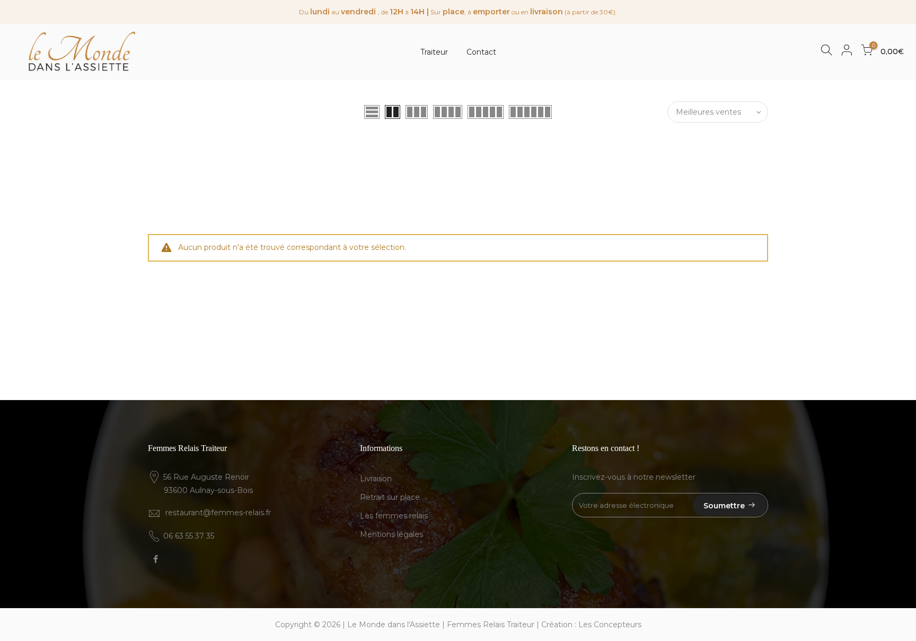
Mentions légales (391, 534)
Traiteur (434, 52)
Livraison (376, 478)
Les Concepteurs (609, 624)
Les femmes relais (394, 516)
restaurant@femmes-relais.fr (218, 512)
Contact (481, 52)
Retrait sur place (390, 497)
